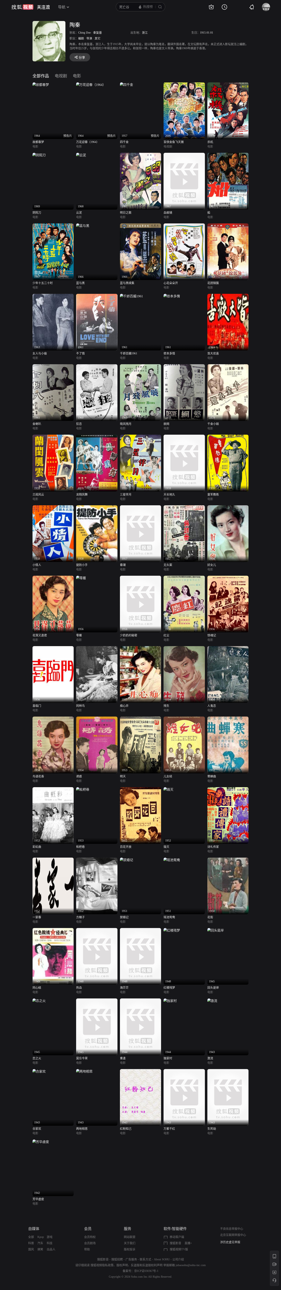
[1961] (96, 296)
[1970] (227, 84)
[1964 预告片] (41, 84)
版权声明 (122, 1265)
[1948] (96, 930)
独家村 (168, 1058)
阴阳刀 (37, 212)
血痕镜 (168, 212)
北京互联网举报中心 (233, 1234)
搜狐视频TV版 (179, 1249)
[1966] (82, 226)
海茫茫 (124, 987)
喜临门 (37, 705)
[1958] (53, 507)
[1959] (184, 366)
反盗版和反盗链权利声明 (147, 1265)
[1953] (140, 719)
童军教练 (213, 494)
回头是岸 (213, 987)
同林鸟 (80, 705)
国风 (31, 1249)
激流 (210, 1058)
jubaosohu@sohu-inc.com (191, 1265)
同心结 (37, 987)
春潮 (123, 564)
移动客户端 (177, 1237)
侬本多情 (169, 353)
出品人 (51, 1249)
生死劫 (211, 1128)
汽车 (40, 1243)
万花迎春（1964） (87, 142)
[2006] (184, 84)
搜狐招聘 (117, 1259)
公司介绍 (178, 1259)
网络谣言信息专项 (231, 1242)
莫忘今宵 (82, 1058)
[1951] (126, 860)
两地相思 (82, 1128)
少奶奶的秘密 (128, 635)
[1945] (215, 930)
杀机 (210, 142)
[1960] (96, 366)
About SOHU (162, 1259)
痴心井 (124, 705)
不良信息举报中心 (231, 1228)
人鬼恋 (211, 705)
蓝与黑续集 (127, 283)
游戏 (49, 1237)
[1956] (227, 507)
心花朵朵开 (171, 283)
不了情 (80, 353)
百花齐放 (125, 846)
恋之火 (37, 1058)
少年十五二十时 (43, 283)
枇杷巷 (80, 846)
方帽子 (80, 917)
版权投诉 (129, 1249)
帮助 (87, 1249)
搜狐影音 (175, 1243)
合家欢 (37, 1128)
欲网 (166, 423)
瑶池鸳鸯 (169, 917)
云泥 (79, 212)
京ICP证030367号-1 (146, 1270)
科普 (31, 1243)
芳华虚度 (38, 1199)
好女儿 (211, 564)
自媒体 (33, 1229)
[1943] (212, 1001)
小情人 (37, 564)
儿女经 (168, 776)
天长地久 (169, 494)
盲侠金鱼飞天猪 (174, 142)
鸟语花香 (38, 776)
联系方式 (145, 1259)
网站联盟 (129, 1237)
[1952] (140, 789)
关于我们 (129, 1243)
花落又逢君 (40, 635)
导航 (61, 7)
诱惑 (79, 776)
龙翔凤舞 (82, 494)
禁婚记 (124, 917)
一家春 (37, 917)
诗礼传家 (213, 846)
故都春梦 (38, 142)
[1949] (53, 930)
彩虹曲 (37, 846)
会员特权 (90, 1237)
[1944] (140, 1001)
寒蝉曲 (211, 776)
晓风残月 (125, 423)
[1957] (140, 507)
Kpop (40, 1237)
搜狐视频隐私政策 (102, 1265)
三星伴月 (125, 494)
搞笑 (40, 1249)
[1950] (227, 860)
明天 (123, 776)
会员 (88, 1229)
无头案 (168, 564)
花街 (210, 917)
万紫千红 (169, 1128)
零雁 (79, 635)
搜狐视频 (22, 7)
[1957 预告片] (126, 84)
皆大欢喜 (213, 353)
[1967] (140, 155)
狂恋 (79, 423)
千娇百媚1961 (128, 353)
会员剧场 (90, 1243)
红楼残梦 (169, 987)
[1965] (184, 226)
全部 (31, 1237)
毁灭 (166, 846)
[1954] (184, 648)
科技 (49, 1243)
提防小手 (82, 564)
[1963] (227, 226)
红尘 (166, 635)
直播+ (188, 1243)
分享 (82, 57)
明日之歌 (125, 212)
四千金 (124, 142)
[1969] (39, 155)
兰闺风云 (38, 494)
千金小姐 (213, 423)
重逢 (123, 1058)
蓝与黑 (80, 283)
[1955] (96, 648)
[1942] (41, 1142)
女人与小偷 (40, 353)
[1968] (81, 155)
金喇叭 (37, 423)
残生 (166, 705)
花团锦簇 (213, 283)
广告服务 (131, 1259)
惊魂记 (211, 635)
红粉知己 (125, 1128)
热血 (79, 987)
